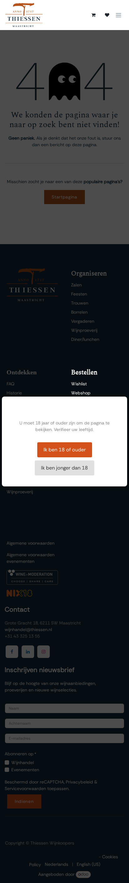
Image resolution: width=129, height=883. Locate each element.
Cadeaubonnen (86, 420)
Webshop (80, 393)
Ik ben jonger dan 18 (64, 468)
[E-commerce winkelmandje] (93, 15)
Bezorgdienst (84, 402)
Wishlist (79, 384)
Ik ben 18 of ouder (65, 449)
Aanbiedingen (85, 411)
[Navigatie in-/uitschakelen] (118, 15)
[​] (107, 15)
